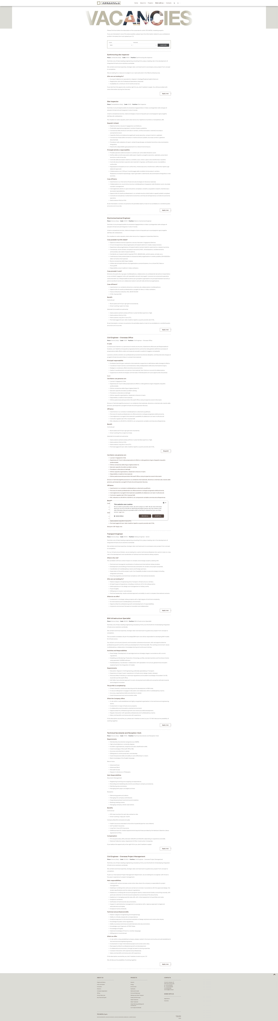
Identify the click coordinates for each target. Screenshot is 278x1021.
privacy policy (178, 1015)
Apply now (165, 93)
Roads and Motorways (135, 997)
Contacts (168, 3)
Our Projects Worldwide (136, 1007)
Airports (132, 982)
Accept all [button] (158, 516)
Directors (99, 988)
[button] (119, 516)
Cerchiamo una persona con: (116, 455)
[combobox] (163, 502)
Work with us (159, 3)
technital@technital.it (169, 989)
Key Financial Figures (101, 997)
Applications (167, 998)
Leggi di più (121, 512)
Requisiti (166, 451)
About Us (143, 3)
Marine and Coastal (135, 991)
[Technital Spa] (109, 3)
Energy (132, 984)
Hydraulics (133, 988)
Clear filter (163, 45)
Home (136, 3)
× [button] (165, 502)
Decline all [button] (145, 516)
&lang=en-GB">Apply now (138, 492)
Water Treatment (134, 1001)
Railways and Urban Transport (137, 995)
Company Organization (102, 991)
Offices (98, 993)
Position (135, 42)
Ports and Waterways (135, 993)
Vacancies (166, 1000)
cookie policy (178, 1016)
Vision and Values (101, 984)
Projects (150, 3)
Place (110, 42)
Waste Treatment (134, 999)
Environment (133, 986)
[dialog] (139, 510)
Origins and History (101, 982)
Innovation (99, 986)
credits (179, 1018)
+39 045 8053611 (169, 985)
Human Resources (101, 995)
